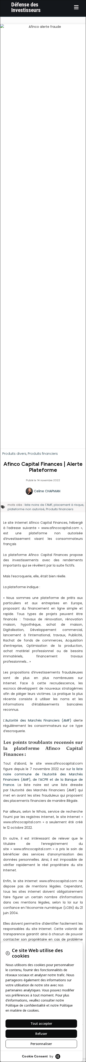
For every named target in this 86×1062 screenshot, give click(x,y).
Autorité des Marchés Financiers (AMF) (38, 720)
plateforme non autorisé (26, 509)
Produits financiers (43, 453)
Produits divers (14, 453)
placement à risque (68, 505)
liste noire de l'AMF (38, 505)
